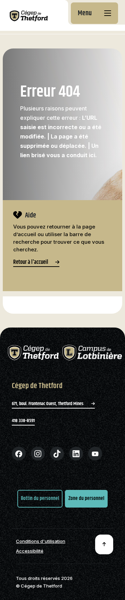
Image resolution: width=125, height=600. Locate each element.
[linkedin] (76, 453)
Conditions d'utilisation (40, 541)
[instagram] (38, 453)
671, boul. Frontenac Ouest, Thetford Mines (48, 404)
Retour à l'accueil (30, 263)
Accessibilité (29, 551)
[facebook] (19, 453)
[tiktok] (57, 453)
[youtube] (95, 453)
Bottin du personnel (40, 498)
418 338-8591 (23, 420)
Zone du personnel (86, 498)
